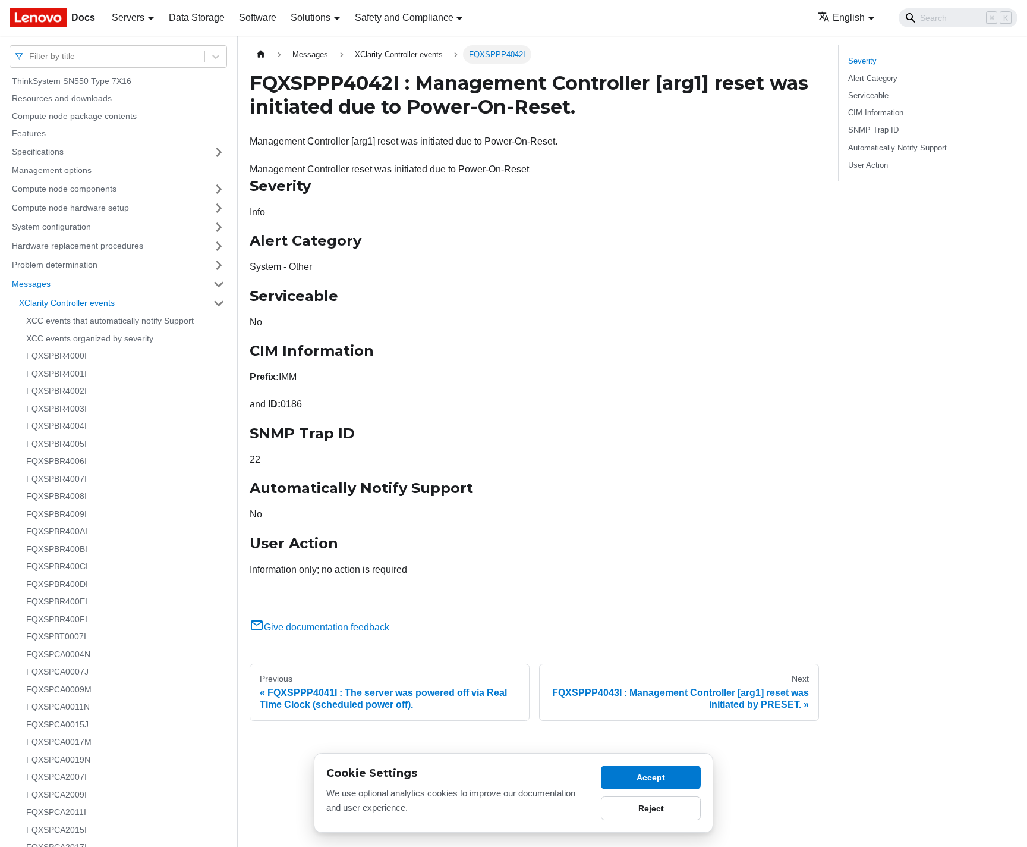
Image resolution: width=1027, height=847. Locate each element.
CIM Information (875, 112)
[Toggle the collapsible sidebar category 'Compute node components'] (219, 189)
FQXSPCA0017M (59, 742)
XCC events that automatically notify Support (110, 321)
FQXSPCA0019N (58, 759)
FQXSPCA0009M (59, 689)
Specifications (38, 151)
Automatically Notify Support (897, 147)
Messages (31, 283)
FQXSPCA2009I (56, 794)
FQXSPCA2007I (56, 777)
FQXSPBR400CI (57, 567)
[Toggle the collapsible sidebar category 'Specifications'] (219, 152)
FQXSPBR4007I (56, 479)
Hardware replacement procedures (77, 245)
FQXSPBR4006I (56, 461)
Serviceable (868, 95)
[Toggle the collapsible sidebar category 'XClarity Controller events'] (219, 303)
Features (29, 134)
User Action (868, 165)
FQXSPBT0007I (56, 637)
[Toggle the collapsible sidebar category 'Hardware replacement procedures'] (219, 246)
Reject (651, 808)
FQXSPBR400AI (56, 532)
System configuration (51, 226)
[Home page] (261, 54)
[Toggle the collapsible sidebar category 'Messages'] (219, 284)
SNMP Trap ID (873, 130)
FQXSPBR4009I (56, 514)
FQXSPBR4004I (56, 426)
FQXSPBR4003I (56, 408)
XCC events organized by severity (89, 338)
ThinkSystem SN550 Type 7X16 (71, 81)
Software (257, 17)
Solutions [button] (310, 17)
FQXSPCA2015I (56, 830)
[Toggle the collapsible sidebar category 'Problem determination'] (219, 265)
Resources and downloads (62, 98)
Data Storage (197, 17)
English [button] (849, 17)
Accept (651, 777)
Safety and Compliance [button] (404, 17)
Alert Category (872, 78)
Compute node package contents (74, 116)
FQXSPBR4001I (56, 373)
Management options (52, 170)
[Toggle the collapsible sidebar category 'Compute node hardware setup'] (219, 208)
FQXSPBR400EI (56, 602)
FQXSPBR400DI (57, 584)
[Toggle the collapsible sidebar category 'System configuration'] (219, 227)
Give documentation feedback (326, 627)
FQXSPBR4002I (56, 391)
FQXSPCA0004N (58, 654)
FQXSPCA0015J (57, 724)
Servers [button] (128, 17)
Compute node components (64, 188)
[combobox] (30, 56)
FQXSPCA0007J (57, 672)
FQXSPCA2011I (56, 812)
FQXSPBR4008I (56, 496)
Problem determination (54, 264)
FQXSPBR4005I (56, 443)
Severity (862, 61)
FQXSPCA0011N (58, 707)
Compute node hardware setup (70, 207)
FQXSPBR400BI (56, 549)
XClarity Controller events (67, 303)
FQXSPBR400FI (56, 619)
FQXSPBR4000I (56, 356)
